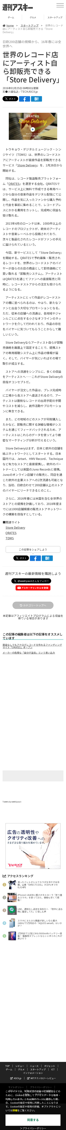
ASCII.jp (17, 1078)
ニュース (34, 1065)
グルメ (11, 17)
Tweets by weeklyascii (12, 801)
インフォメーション (33, 1072)
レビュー (19, 1065)
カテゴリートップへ (34, 605)
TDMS (10, 538)
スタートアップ (32, 17)
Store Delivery (27, 165)
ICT (54, 17)
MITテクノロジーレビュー (43, 1078)
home (10, 25)
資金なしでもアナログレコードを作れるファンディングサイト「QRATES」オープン (32, 646)
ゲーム (9, 1069)
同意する (33, 1120)
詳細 (15, 1110)
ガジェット (49, 1065)
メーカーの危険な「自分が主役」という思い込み (29, 652)
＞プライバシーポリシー (33, 1128)
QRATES (13, 183)
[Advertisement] (33, 688)
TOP (7, 1065)
